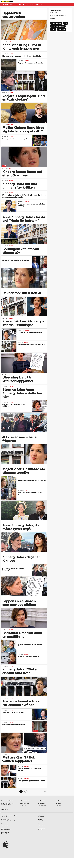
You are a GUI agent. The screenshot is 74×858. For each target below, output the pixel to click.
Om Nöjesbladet (42, 805)
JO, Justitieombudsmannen (58, 26)
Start (2, 4)
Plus (60, 1)
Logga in (69, 1)
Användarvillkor (23, 808)
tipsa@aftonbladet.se (6, 804)
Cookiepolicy (23, 805)
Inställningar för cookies (25, 800)
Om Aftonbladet (41, 800)
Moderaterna (62, 29)
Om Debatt (58, 805)
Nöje (11, 4)
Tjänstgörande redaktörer (7, 800)
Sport (7, 4)
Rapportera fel (4, 809)
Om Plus (40, 808)
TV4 (66, 23)
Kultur (31, 4)
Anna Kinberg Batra (56, 23)
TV (27, 4)
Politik (53, 29)
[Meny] (41, 4)
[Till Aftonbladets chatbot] (55, 1)
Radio (15, 4)
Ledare (37, 4)
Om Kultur (58, 800)
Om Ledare (58, 803)
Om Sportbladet (41, 803)
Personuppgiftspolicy (24, 803)
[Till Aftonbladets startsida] (7, 1)
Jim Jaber (40, 829)
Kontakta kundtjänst (5, 807)
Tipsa (24, 4)
